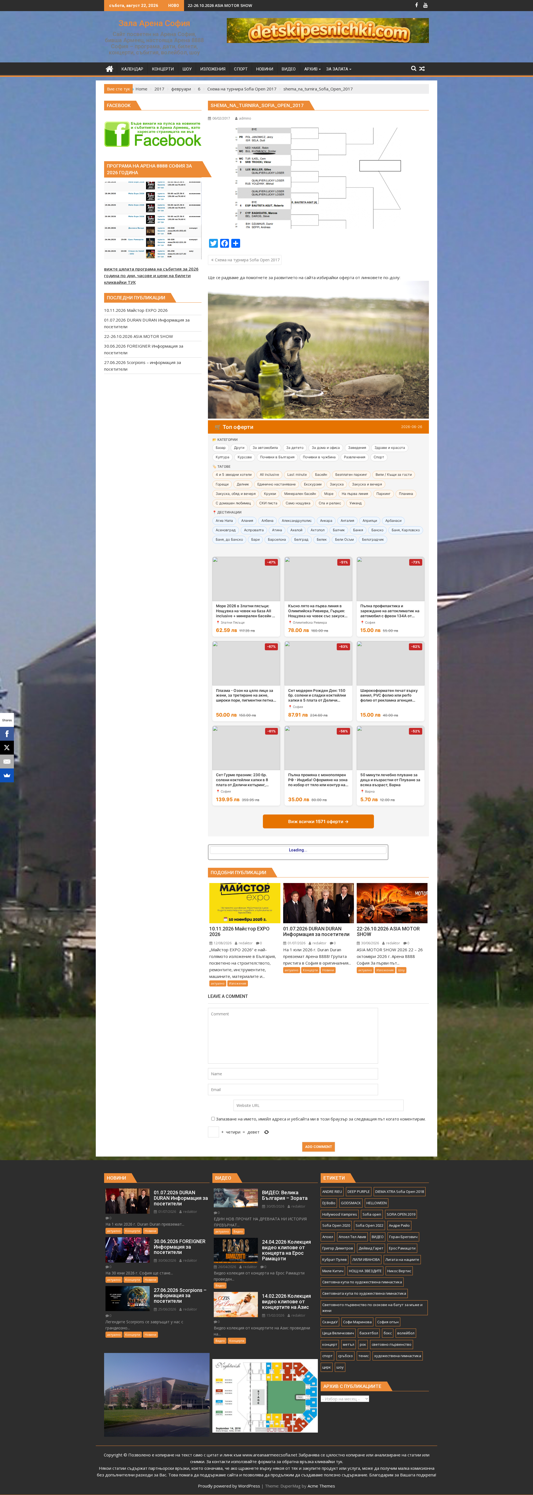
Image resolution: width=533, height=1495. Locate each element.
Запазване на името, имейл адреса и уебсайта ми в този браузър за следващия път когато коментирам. (321, 1119)
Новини (328, 970)
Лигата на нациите (402, 1259)
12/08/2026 (222, 943)
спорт (327, 1355)
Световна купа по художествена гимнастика (362, 1281)
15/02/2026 (275, 1315)
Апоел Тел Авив (352, 1236)
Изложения (237, 983)
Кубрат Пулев (334, 1259)
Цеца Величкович (338, 1332)
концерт (329, 1344)
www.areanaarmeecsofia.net (269, 1455)
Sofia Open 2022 (369, 1225)
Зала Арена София (154, 23)
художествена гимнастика (397, 1355)
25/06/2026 (166, 1309)
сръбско (345, 1355)
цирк (326, 1367)
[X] (7, 748)
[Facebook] (7, 734)
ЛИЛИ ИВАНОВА (366, 1259)
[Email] (7, 761)
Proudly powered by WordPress (229, 1486)
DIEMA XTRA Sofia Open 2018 (399, 1191)
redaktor (245, 943)
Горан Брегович (403, 1236)
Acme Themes (321, 1486)
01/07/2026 (296, 943)
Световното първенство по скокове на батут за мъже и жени (372, 1307)
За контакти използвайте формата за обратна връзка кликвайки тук (274, 1461)
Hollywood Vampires (339, 1214)
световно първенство (391, 1344)
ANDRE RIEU (332, 1191)
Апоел (327, 1236)
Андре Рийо (399, 1225)
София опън (388, 1321)
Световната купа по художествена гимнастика (364, 1293)
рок (363, 1344)
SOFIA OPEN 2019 (401, 1214)
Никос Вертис (399, 1270)
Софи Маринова (357, 1321)
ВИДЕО (378, 1236)
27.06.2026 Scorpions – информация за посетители (238, 5)
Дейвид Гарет (371, 1248)
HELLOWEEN (376, 1202)
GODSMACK (351, 1202)
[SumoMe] (7, 775)
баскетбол (368, 1332)
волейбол (405, 1332)
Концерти (310, 970)
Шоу (401, 970)
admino (245, 118)
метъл (348, 1344)
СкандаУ (330, 1321)
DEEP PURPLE (359, 1191)
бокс (388, 1332)
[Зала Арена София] (109, 68)
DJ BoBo (328, 1202)
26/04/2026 (226, 1266)
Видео (238, 1231)
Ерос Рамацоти (402, 1248)
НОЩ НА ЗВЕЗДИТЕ (365, 1270)
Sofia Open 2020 (336, 1225)
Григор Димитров (337, 1248)
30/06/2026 (369, 943)
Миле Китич (332, 1270)
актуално (218, 983)
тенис (363, 1355)
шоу (340, 1367)
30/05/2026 (275, 1206)
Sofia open (372, 1214)
